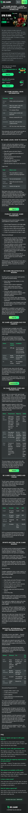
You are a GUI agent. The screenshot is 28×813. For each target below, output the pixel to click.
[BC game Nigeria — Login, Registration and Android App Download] (14, 19)
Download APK (14, 383)
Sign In (14, 209)
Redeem (14, 470)
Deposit (8, 85)
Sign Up (8, 74)
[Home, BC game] (6, 2)
